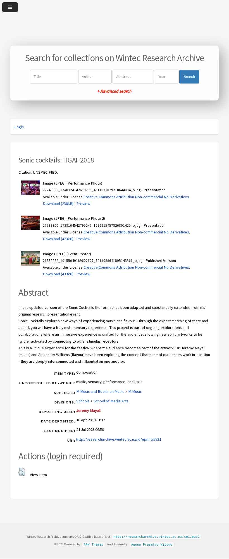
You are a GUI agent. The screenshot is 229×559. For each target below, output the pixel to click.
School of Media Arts (111, 400)
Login (19, 126)
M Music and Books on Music (100, 391)
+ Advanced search (114, 91)
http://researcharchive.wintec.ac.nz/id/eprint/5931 (118, 439)
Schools (83, 400)
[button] (21, 472)
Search (189, 77)
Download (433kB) (58, 273)
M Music (135, 391)
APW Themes (93, 544)
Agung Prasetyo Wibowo (151, 544)
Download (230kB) (58, 203)
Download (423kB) (58, 238)
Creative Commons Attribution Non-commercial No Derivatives (136, 196)
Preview (83, 203)
